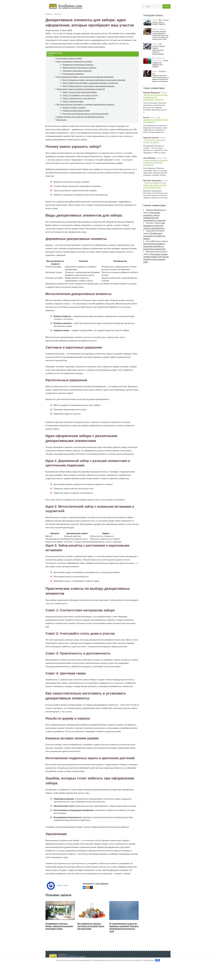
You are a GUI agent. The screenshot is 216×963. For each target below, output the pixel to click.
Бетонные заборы (158, 29)
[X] (91, 887)
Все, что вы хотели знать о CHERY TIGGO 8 (160, 22)
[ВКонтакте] (84, 887)
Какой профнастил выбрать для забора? (160, 64)
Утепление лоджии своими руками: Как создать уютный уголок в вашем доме (154, 185)
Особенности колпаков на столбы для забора (154, 141)
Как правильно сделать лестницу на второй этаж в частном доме (90, 926)
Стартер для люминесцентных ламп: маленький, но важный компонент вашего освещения (160, 76)
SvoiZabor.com (72, 955)
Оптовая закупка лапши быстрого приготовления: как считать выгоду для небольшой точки (160, 35)
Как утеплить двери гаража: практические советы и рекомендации (158, 49)
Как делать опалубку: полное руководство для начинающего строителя (155, 97)
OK (157, 960)
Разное (57, 14)
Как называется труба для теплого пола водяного (155, 119)
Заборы (49, 14)
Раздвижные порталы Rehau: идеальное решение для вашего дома (59, 926)
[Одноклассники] (87, 887)
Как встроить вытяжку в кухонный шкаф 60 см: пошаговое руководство (155, 161)
